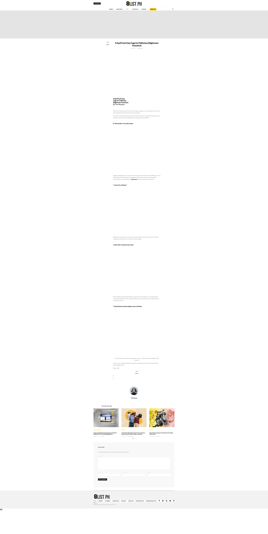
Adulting (119, 9)
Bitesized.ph (140, 501)
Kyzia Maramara (130, 436)
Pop (127, 9)
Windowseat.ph (151, 501)
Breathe (153, 9)
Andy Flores (102, 436)
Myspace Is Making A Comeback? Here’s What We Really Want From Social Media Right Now (105, 433)
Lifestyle (135, 9)
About (101, 501)
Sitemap (107, 501)
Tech (99, 429)
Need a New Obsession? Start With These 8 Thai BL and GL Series (161, 433)
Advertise (116, 501)
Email (124, 472)
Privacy (123, 501)
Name (99, 472)
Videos (144, 9)
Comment (100, 456)
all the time (134, 179)
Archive (131, 501)
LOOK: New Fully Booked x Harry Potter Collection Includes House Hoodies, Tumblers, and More (133, 433)
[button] (133, 438)
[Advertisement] (134, 520)
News (111, 9)
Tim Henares (134, 398)
